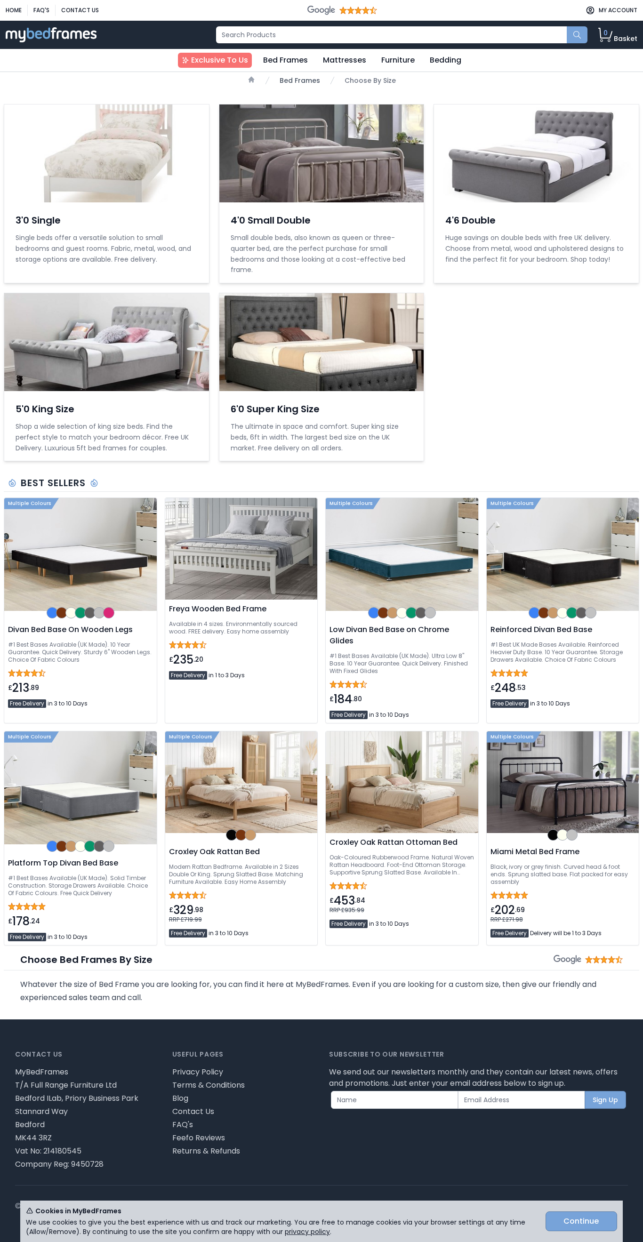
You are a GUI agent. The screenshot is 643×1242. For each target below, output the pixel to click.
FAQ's (41, 10)
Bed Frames (285, 60)
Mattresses (344, 60)
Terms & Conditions (208, 1085)
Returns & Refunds (206, 1151)
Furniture (398, 60)
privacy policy (307, 1231)
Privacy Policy (197, 1071)
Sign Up (605, 1100)
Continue (581, 1221)
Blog (180, 1098)
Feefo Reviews (198, 1137)
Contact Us (80, 10)
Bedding (445, 60)
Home (14, 10)
